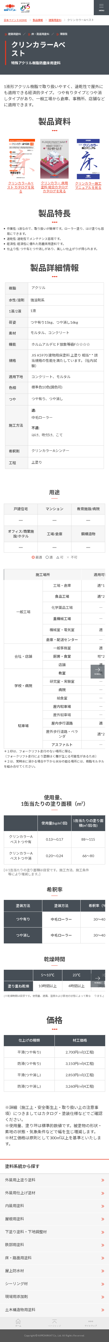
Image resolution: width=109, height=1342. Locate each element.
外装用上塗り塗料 (20, 1180)
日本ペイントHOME (15, 20)
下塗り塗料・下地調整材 (26, 1231)
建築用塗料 (55, 20)
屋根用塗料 (14, 1218)
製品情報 (38, 20)
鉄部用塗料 (14, 1244)
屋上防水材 (14, 1270)
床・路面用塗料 (40, 33)
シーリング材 (16, 1283)
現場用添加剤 (16, 1296)
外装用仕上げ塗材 (20, 1192)
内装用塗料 (14, 1205)
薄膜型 (63, 33)
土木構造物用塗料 (20, 1309)
